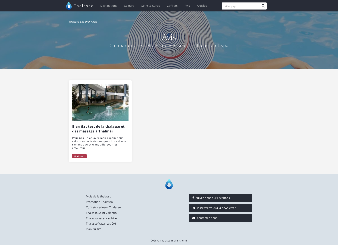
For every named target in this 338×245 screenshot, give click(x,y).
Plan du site (93, 229)
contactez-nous (207, 218)
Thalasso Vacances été (101, 223)
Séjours (129, 6)
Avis (187, 6)
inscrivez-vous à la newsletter (216, 208)
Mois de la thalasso (98, 196)
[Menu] (263, 6)
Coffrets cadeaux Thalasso (103, 207)
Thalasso (84, 5)
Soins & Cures (150, 6)
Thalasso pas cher (79, 21)
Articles (202, 6)
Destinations (108, 6)
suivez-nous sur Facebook (213, 198)
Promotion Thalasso (99, 202)
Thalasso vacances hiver (102, 218)
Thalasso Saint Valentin (101, 213)
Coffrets (172, 6)
